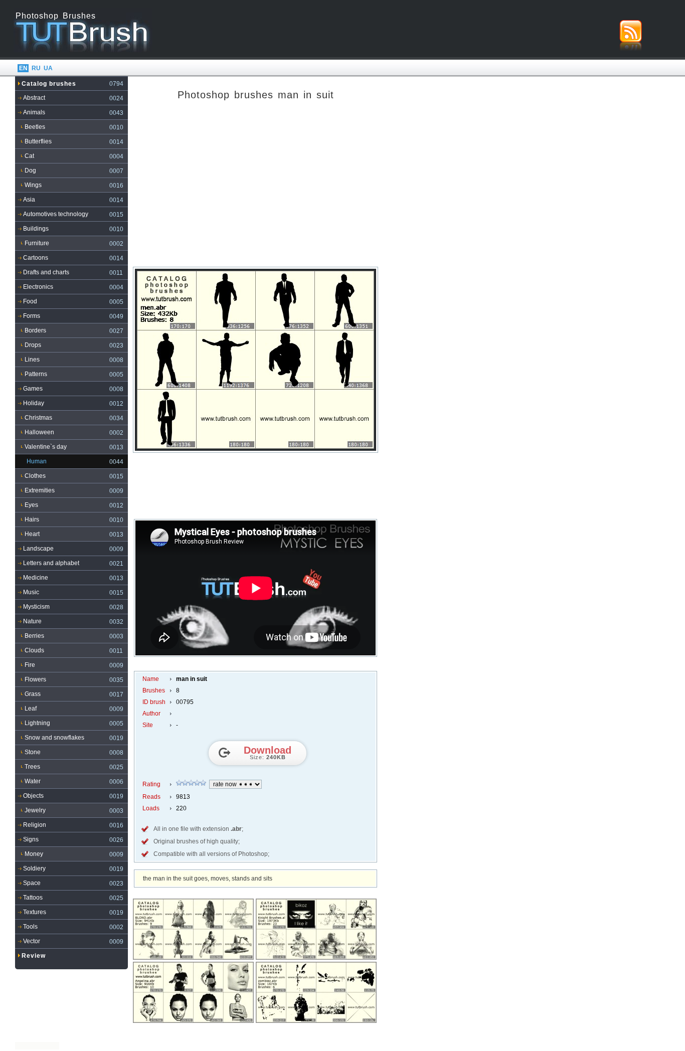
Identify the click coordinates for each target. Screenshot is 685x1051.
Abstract (34, 97)
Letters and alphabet (51, 563)
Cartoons (35, 257)
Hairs (32, 519)
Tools (30, 926)
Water (33, 781)
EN (23, 68)
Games (33, 388)
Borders (35, 330)
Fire (30, 664)
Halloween (39, 432)
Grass (33, 693)
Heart (32, 534)
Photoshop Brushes (56, 16)
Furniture (37, 243)
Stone (33, 752)
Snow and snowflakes (54, 737)
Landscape (38, 548)
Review (34, 955)
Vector (31, 941)
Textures (34, 912)
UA (48, 68)
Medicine (35, 577)
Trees (32, 766)
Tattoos (33, 897)
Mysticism (36, 606)
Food (30, 301)
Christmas (38, 417)
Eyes (31, 504)
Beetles (35, 126)
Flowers (35, 679)
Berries (34, 635)
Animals (34, 112)
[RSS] (630, 35)
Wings (33, 185)
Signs (31, 839)
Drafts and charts (46, 272)
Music (31, 592)
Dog (30, 170)
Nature (32, 621)
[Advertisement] (256, 187)
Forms (31, 315)
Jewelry (35, 810)
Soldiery (34, 868)
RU (36, 68)
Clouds (34, 650)
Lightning (37, 723)
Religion (34, 824)
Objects (33, 795)
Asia (29, 199)
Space (32, 883)
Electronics (38, 286)
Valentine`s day (46, 446)
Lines (32, 359)
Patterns (36, 374)
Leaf (31, 708)
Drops (33, 344)
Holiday (33, 403)
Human (37, 461)
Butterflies (38, 141)
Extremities (40, 490)
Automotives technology (55, 214)
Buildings (36, 228)
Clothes (35, 475)
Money (34, 853)
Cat (29, 155)
